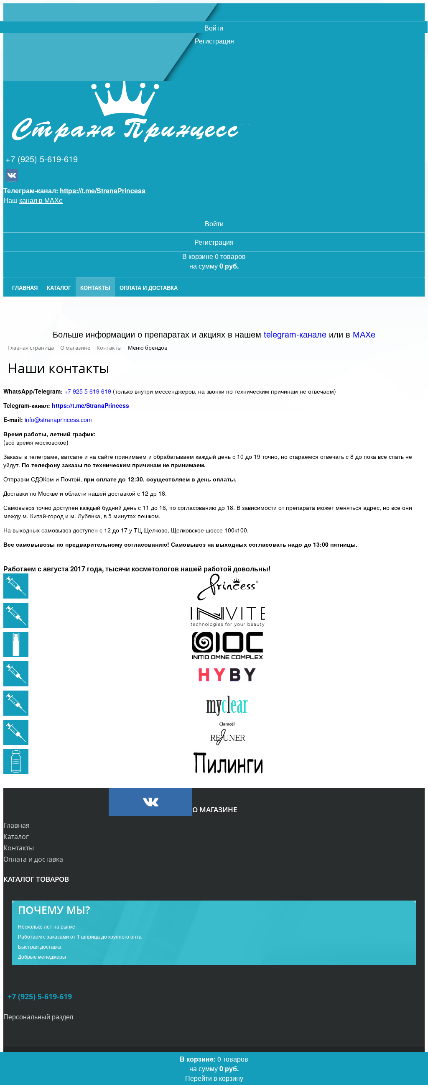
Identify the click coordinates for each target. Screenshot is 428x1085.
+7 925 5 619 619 (87, 391)
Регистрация (214, 41)
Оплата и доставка (33, 859)
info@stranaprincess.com (58, 419)
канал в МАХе (41, 200)
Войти (213, 28)
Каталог (16, 836)
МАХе (364, 334)
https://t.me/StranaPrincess (102, 190)
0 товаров (214, 1068)
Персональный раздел (38, 1016)
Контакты (18, 847)
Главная (16, 825)
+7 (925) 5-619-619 (41, 159)
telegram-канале (295, 334)
